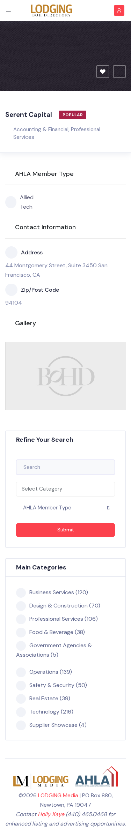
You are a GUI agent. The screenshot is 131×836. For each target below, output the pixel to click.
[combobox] (65, 489)
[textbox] (65, 489)
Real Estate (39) (49, 698)
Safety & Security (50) (58, 685)
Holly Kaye (51, 814)
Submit (65, 530)
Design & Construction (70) (64, 605)
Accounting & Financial (40, 129)
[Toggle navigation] (8, 10)
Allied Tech (27, 202)
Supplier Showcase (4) (58, 725)
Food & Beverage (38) (57, 632)
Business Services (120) (58, 592)
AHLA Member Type (47, 507)
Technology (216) (51, 711)
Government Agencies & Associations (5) (54, 650)
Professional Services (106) (63, 618)
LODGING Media (58, 795)
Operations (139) (50, 671)
